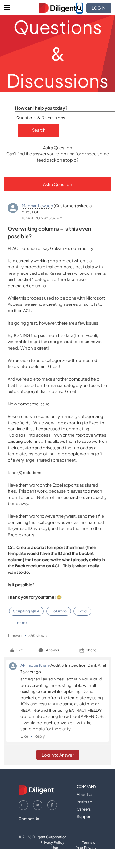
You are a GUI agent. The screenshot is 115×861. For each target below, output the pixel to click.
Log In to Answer (57, 754)
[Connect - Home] (57, 8)
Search (38, 130)
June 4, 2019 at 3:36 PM (42, 218)
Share (91, 650)
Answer (52, 650)
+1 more (20, 622)
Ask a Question (57, 184)
